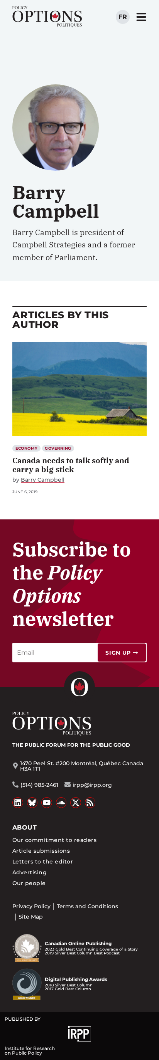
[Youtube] (46, 802)
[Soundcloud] (61, 802)
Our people (29, 883)
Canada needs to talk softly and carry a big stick (70, 464)
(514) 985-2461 (39, 784)
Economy (26, 448)
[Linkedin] (17, 802)
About (24, 827)
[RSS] (90, 802)
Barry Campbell (42, 480)
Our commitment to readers (54, 840)
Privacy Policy (31, 906)
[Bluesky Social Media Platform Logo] (32, 802)
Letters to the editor (42, 861)
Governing (58, 448)
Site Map (31, 917)
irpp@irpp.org (92, 784)
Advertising (29, 872)
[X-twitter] (75, 802)
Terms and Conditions (87, 906)
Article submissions (41, 850)
